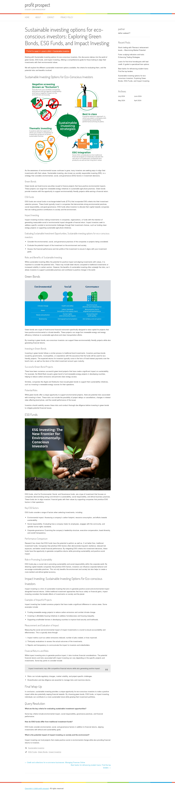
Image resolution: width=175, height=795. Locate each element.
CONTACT (50, 17)
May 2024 (121, 100)
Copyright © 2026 (31, 788)
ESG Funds (32, 752)
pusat (36, 51)
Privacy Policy (67, 17)
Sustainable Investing (61, 51)
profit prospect (37, 5)
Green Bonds (43, 752)
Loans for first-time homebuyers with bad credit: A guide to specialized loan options (133, 62)
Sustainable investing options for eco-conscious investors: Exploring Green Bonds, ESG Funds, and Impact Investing (133, 78)
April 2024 (137, 100)
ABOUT (38, 17)
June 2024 (138, 96)
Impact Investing (55, 752)
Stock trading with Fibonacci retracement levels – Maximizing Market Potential (133, 48)
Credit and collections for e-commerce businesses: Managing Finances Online (55, 762)
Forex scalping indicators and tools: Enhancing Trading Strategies (131, 55)
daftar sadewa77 (124, 33)
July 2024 (121, 96)
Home (27, 17)
